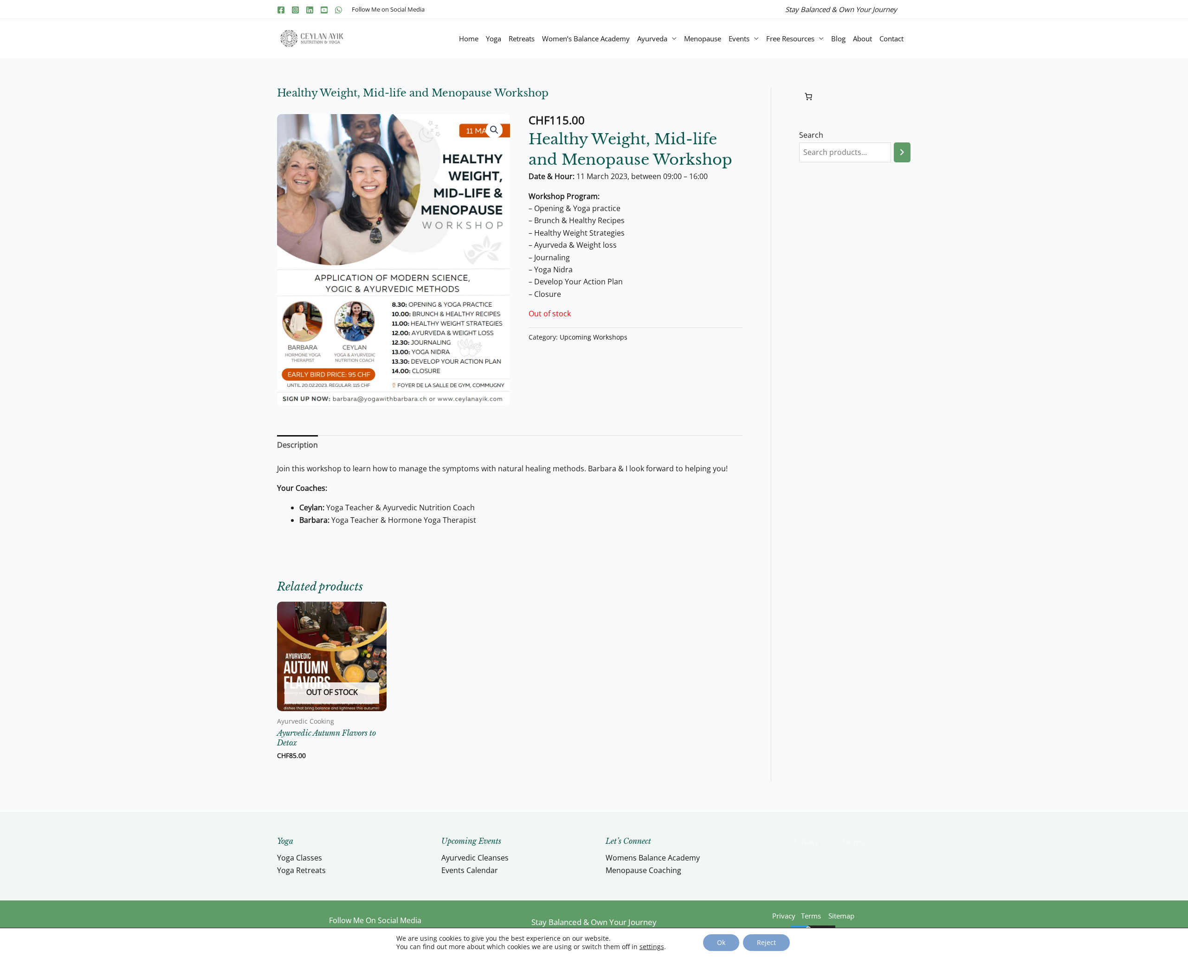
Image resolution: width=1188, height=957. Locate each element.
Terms (853, 842)
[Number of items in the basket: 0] (808, 96)
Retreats (522, 38)
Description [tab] (297, 445)
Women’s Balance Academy (586, 38)
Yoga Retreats (301, 870)
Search (811, 135)
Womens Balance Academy (653, 858)
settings (651, 947)
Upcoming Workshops (593, 337)
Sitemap (841, 915)
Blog (838, 38)
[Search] (902, 152)
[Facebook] (281, 10)
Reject (766, 942)
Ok (721, 942)
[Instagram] (295, 10)
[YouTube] (324, 10)
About (862, 38)
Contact (891, 38)
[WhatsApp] (338, 10)
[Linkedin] (310, 10)
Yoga (493, 38)
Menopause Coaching (643, 870)
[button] (494, 130)
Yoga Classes (299, 858)
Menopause (702, 38)
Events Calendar (469, 870)
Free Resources (790, 38)
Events (739, 38)
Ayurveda (652, 38)
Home (468, 38)
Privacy (806, 842)
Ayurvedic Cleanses (475, 858)
